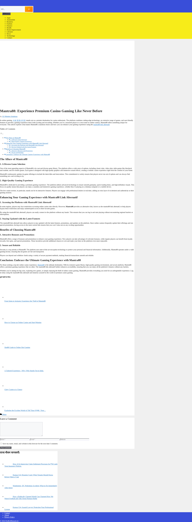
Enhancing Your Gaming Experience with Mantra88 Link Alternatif (27, 143)
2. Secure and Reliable (17, 152)
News (9, 34)
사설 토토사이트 (19, 120)
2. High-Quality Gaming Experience (21, 141)
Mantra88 (41, 265)
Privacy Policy (9, 517)
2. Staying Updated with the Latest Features (23, 147)
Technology (11, 36)
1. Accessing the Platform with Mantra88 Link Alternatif (27, 145)
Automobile (11, 20)
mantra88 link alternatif (101, 125)
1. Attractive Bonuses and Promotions (21, 151)
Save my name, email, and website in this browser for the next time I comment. (30, 444)
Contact (9, 38)
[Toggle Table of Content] (1, 134)
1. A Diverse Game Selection (18, 139)
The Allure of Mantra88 (13, 138)
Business (10, 22)
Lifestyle (10, 32)
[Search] (29, 9)
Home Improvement (14, 30)
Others (4, 414)
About (6, 515)
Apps (8, 18)
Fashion (9, 24)
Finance (9, 26)
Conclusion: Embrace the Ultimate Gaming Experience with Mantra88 (28, 154)
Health (9, 28)
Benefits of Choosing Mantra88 (15, 149)
